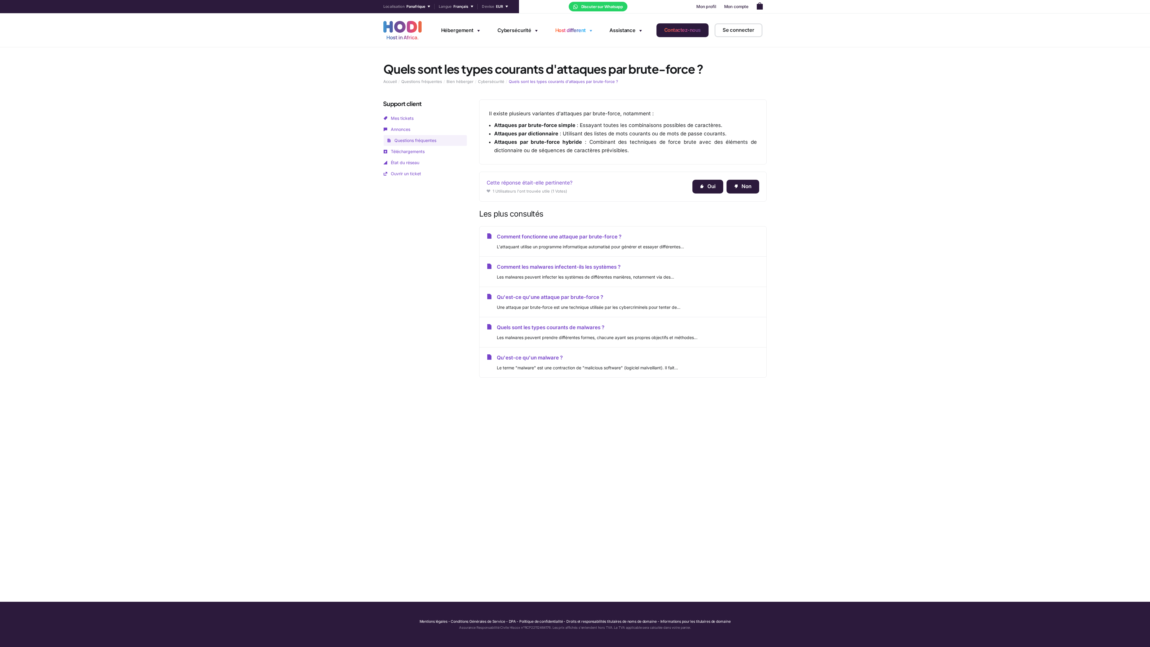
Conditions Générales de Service (478, 621)
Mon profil (706, 6)
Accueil (390, 81)
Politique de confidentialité (541, 621)
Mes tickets (402, 118)
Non (746, 186)
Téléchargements (407, 151)
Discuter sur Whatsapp (601, 6)
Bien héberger (460, 81)
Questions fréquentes (421, 81)
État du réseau (404, 162)
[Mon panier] (761, 7)
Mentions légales (433, 621)
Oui (711, 186)
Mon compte (736, 6)
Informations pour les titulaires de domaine (695, 621)
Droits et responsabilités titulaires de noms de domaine (611, 621)
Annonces (400, 129)
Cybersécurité (491, 81)
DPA (512, 621)
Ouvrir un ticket (405, 173)
